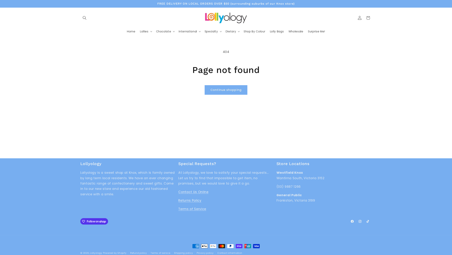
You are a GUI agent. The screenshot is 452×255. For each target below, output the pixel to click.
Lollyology (96, 252)
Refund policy (138, 252)
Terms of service (160, 252)
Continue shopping (226, 90)
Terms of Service (192, 209)
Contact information (229, 252)
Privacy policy (205, 252)
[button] (84, 18)
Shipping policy (183, 252)
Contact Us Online (193, 192)
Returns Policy (189, 200)
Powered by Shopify (115, 252)
